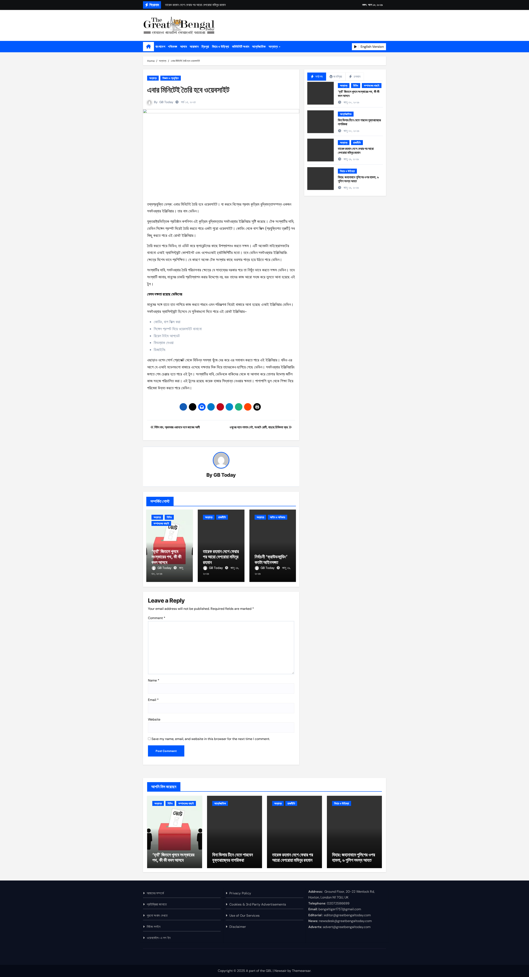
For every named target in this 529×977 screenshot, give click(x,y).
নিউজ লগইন (153, 927)
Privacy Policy (240, 893)
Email (153, 700)
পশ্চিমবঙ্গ (172, 46)
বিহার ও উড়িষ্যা (220, 46)
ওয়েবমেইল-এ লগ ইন (158, 938)
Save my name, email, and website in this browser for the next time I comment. (210, 739)
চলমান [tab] (356, 76)
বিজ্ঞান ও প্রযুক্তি (170, 78)
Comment (156, 618)
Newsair (280, 971)
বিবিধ (169, 517)
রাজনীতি (222, 517)
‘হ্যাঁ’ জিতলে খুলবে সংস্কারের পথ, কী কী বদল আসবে (166, 557)
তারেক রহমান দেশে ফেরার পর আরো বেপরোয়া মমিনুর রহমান (221, 557)
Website (154, 719)
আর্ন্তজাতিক (259, 46)
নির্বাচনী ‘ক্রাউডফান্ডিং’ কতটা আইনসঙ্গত (271, 559)
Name (153, 680)
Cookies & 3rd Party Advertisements (257, 904)
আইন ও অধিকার (277, 517)
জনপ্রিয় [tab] (337, 76)
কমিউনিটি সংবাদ (240, 46)
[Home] (148, 46)
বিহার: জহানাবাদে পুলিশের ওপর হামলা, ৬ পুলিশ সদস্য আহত (358, 179)
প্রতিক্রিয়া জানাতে (157, 904)
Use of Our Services (244, 915)
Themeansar (301, 971)
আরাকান (194, 46)
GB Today (166, 102)
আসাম (183, 46)
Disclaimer (237, 927)
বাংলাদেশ (160, 46)
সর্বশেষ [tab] (319, 76)
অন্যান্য (274, 46)
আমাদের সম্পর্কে (155, 893)
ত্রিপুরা (205, 46)
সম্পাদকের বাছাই (161, 523)
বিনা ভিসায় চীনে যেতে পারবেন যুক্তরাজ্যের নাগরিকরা (359, 122)
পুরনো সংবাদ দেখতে (157, 915)
